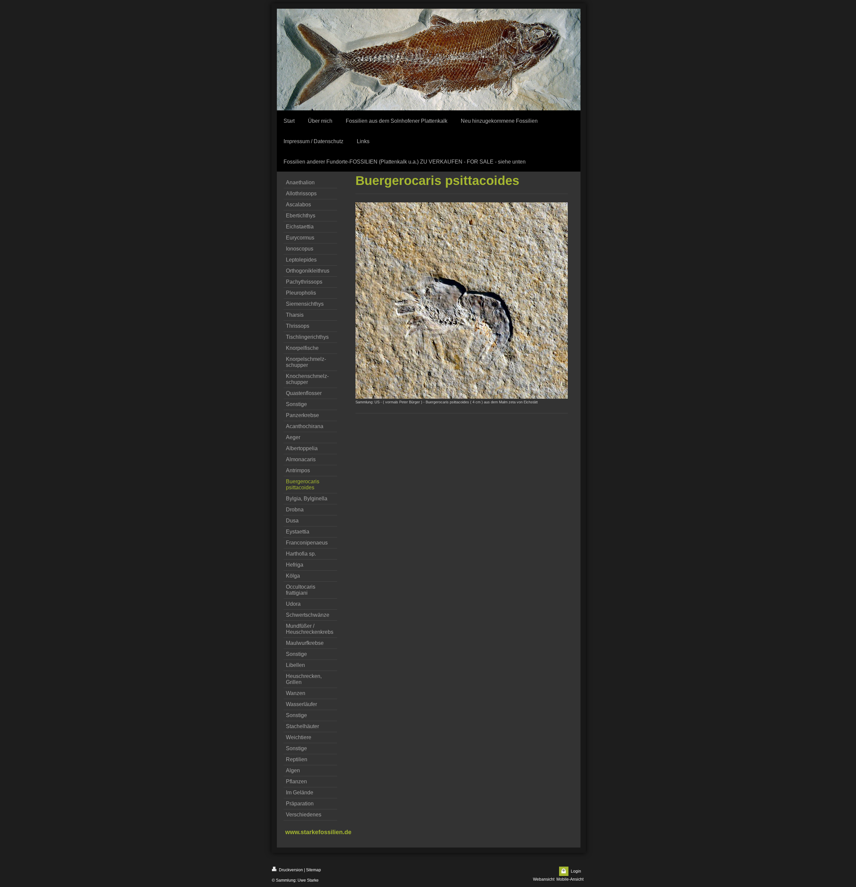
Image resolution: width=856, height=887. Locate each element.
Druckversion (290, 870)
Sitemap (313, 870)
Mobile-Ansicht (569, 879)
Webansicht (543, 879)
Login (576, 871)
